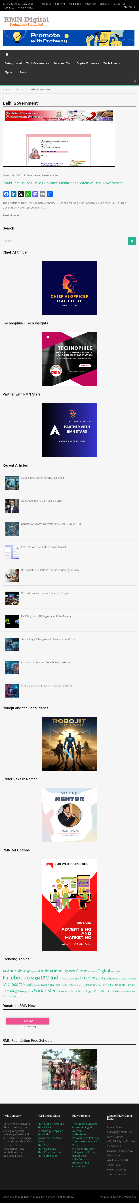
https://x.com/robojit (130, 7)
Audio (23, 72)
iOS (98, 978)
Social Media (47, 990)
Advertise (90, 3)
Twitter (104, 990)
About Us (46, 3)
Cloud (81, 971)
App (26, 971)
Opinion (10, 72)
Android (14, 971)
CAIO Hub (119, 3)
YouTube (9, 996)
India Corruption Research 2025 (81, 1160)
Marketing (130, 978)
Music (37, 985)
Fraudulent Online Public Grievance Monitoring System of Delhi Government (63, 183)
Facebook (14, 977)
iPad (103, 978)
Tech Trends (111, 63)
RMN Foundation (47, 1155)
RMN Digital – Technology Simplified (50, 1129)
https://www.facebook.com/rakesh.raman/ (121, 7)
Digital (104, 971)
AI (4, 971)
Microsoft (12, 984)
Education (115, 971)
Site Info (60, 3)
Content (92, 971)
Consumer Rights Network (82, 1129)
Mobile (28, 984)
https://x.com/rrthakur (125, 7)
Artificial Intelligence (56, 971)
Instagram (68, 978)
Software (65, 991)
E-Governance (32, 175)
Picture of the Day (83, 1148)
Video (55, 175)
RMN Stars (43, 1145)
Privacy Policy (25, 7)
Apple (34, 971)
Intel (77, 978)
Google (33, 978)
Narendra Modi (51, 985)
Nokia (81, 985)
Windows (125, 991)
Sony (74, 991)
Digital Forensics (88, 63)
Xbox (132, 991)
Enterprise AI (13, 63)
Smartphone (25, 991)
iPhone (111, 978)
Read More (9, 215)
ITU (118, 978)
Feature (46, 175)
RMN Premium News (49, 1152)
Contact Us (78, 1166)
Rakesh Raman (125, 985)
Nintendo (73, 985)
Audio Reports (80, 1134)
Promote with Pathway (85, 1138)
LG (123, 978)
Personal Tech (63, 63)
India (56, 977)
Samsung (10, 991)
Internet (88, 978)
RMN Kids (43, 1134)
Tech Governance (37, 63)
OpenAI (97, 985)
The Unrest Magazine (84, 1123)
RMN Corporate (46, 1148)
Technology (84, 991)
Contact (9, 7)
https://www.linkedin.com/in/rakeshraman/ (135, 7)
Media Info (75, 3)
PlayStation (108, 985)
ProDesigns (129, 1196)
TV (94, 991)
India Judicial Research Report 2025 (85, 1153)
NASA (64, 985)
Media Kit (104, 3)
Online (88, 985)
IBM (45, 978)
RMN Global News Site (50, 1123)
